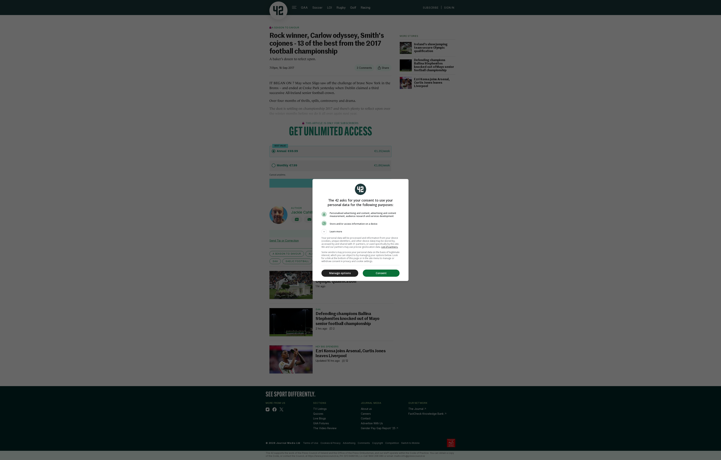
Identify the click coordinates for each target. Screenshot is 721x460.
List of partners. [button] (389, 247)
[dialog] (360, 230)
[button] (360, 231)
